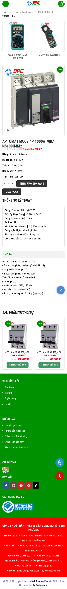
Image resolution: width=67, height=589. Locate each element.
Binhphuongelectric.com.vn (30, 570)
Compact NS (8, 15)
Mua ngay (11, 191)
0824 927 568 (46, 303)
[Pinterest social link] (28, 485)
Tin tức (8, 392)
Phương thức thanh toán (17, 447)
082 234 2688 (46, 284)
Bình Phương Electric (41, 581)
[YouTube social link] (21, 485)
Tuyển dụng (10, 398)
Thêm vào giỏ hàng (31, 183)
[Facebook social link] (6, 485)
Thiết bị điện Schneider (25, 12)
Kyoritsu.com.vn (52, 570)
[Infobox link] (17, 40)
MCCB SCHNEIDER (47, 12)
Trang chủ (7, 12)
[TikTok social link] (36, 485)
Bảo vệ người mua (13, 425)
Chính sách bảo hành (14, 441)
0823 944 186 (46, 313)
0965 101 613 (46, 294)
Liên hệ (8, 404)
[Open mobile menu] (5, 4)
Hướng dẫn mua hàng (15, 430)
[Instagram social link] (13, 485)
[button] (18, 365)
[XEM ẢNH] (8, 130)
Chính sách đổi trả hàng (16, 436)
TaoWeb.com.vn (40, 585)
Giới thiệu (9, 387)
